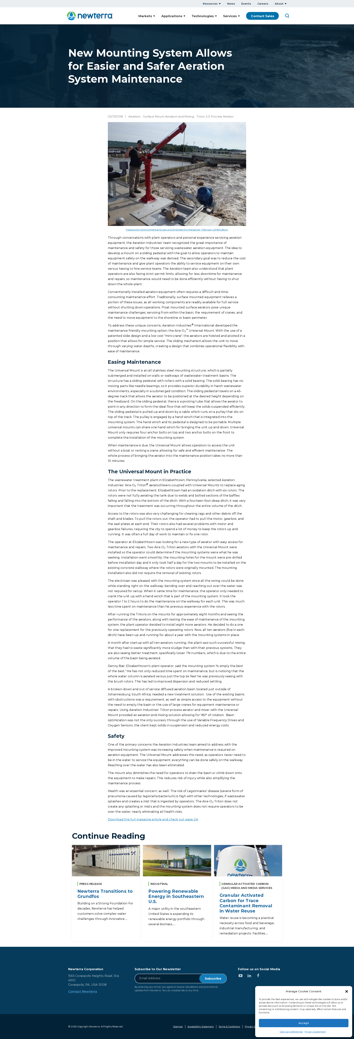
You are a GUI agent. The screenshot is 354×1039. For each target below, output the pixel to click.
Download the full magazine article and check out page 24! (153, 819)
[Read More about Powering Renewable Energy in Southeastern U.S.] (177, 893)
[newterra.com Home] (90, 15)
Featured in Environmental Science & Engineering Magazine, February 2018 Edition (177, 229)
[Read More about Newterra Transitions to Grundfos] (106, 893)
